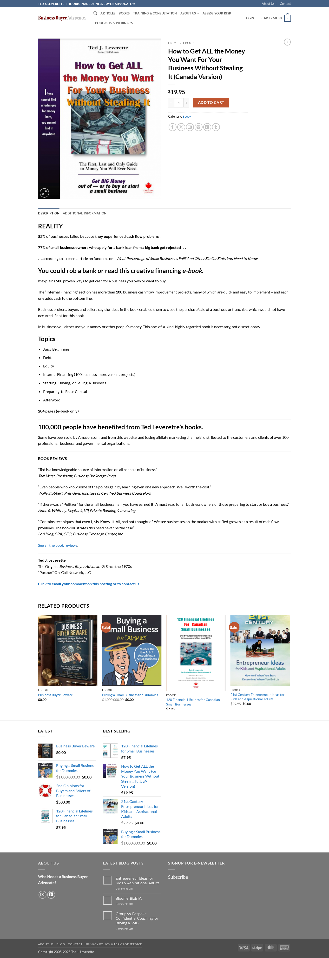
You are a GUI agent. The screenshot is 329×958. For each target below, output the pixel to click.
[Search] (95, 13)
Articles (107, 13)
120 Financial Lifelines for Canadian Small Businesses (193, 702)
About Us (268, 4)
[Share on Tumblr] (216, 127)
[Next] (289, 667)
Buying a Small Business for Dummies (130, 695)
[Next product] (287, 42)
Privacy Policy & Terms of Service (114, 944)
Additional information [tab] (85, 213)
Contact (285, 4)
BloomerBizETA (129, 898)
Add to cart (211, 102)
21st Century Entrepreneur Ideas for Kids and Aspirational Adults (257, 696)
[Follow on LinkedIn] (51, 895)
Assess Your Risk (217, 13)
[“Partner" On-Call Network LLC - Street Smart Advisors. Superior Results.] (62, 18)
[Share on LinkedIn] (207, 127)
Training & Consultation (155, 13)
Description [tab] (48, 213)
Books (124, 13)
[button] (249, 18)
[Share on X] (181, 127)
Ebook (189, 43)
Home (173, 43)
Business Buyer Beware (55, 695)
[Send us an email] (42, 895)
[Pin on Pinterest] (199, 127)
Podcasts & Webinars (114, 23)
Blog (60, 944)
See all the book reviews (57, 545)
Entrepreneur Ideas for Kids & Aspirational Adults (137, 880)
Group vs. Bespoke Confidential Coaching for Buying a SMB (137, 918)
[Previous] (38, 667)
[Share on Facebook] (173, 127)
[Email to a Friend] (190, 127)
